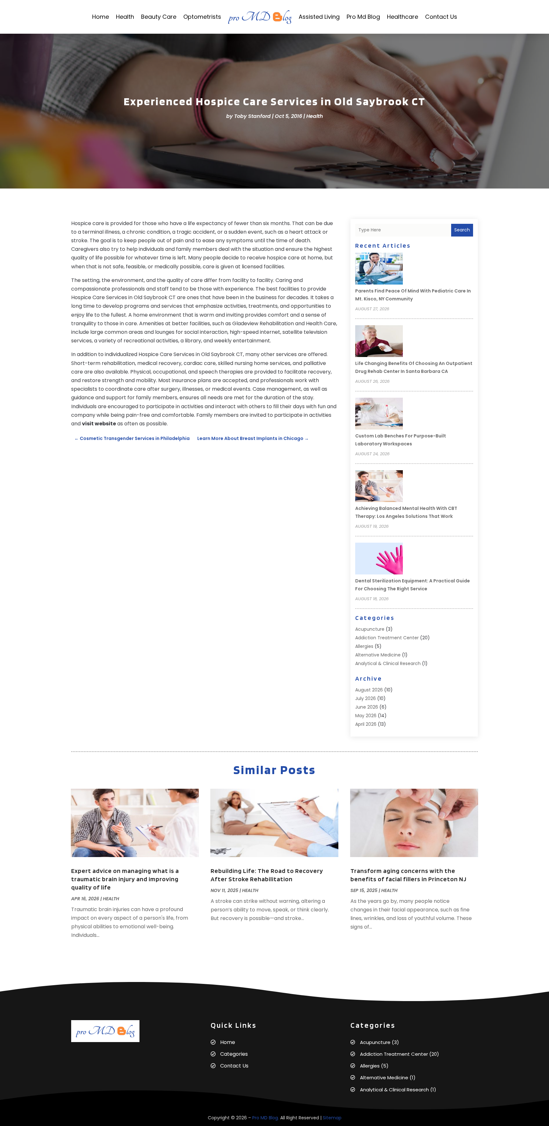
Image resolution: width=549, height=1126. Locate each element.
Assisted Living (319, 17)
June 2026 (366, 707)
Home (100, 17)
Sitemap (332, 1118)
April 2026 (365, 724)
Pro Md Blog (363, 17)
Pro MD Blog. (265, 1118)
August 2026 (369, 690)
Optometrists (202, 17)
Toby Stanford (252, 116)
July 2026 (365, 698)
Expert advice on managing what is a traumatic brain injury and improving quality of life (125, 879)
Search (462, 230)
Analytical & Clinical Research (388, 663)
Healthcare (402, 17)
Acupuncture (369, 629)
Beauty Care (158, 17)
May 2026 (365, 715)
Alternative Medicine (378, 655)
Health (125, 17)
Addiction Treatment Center (387, 638)
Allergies (364, 646)
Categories (234, 1054)
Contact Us (441, 17)
